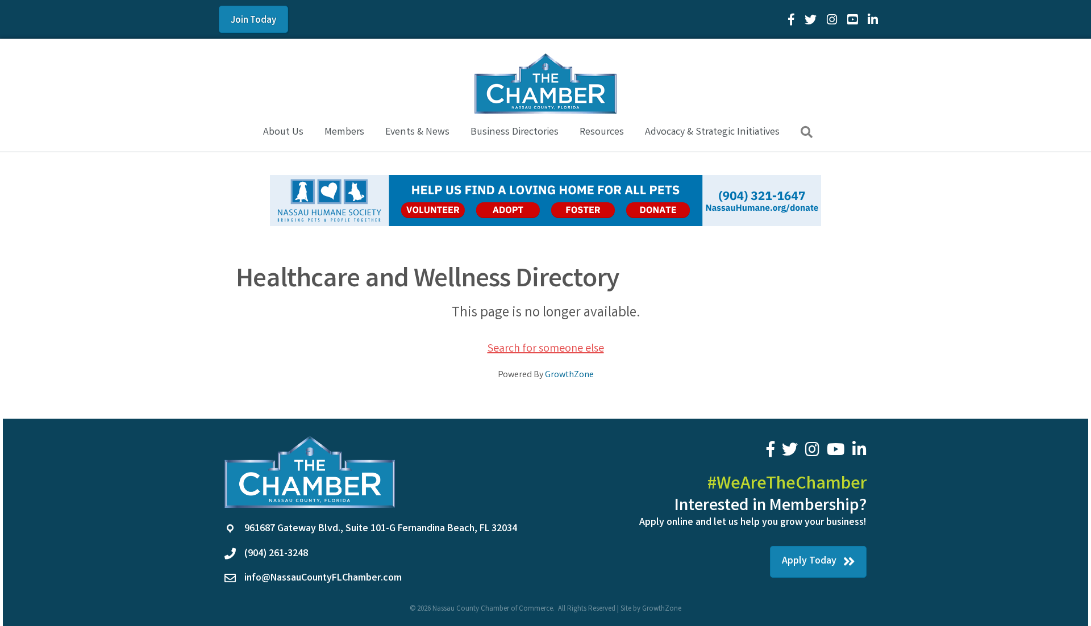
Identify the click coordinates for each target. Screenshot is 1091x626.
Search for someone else (546, 349)
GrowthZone (569, 375)
